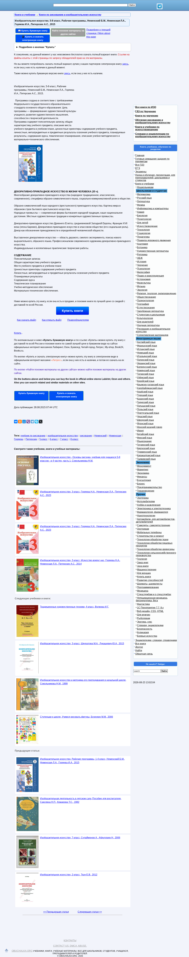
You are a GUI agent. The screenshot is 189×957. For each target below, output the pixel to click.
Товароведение (145, 491)
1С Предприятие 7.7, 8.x (150, 607)
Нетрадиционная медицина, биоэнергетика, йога (152, 599)
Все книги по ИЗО (145, 107)
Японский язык (145, 423)
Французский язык (147, 345)
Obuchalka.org (22, 951)
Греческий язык (145, 402)
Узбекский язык (145, 377)
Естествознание (146, 307)
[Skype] (36, 421)
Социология (143, 233)
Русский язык (144, 198)
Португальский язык (148, 413)
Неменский (100, 435)
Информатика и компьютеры (153, 208)
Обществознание (146, 297)
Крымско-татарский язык (150, 384)
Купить (17, 333)
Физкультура (144, 283)
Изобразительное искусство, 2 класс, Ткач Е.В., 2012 (68, 874)
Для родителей (145, 322)
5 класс (43, 439)
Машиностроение (146, 569)
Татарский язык (145, 374)
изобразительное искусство (63, 435)
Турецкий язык (145, 395)
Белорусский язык (147, 367)
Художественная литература (153, 251)
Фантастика (143, 604)
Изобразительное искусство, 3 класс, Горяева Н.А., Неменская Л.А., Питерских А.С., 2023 (83, 493)
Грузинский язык (146, 445)
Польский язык (145, 409)
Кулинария (143, 632)
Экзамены (140, 171)
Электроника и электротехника (154, 508)
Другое (139, 647)
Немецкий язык (145, 352)
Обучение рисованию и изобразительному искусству (152, 121)
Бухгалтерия (144, 480)
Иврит (140, 430)
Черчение (142, 265)
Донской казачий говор (149, 427)
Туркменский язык (147, 452)
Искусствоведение (147, 226)
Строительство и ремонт (150, 536)
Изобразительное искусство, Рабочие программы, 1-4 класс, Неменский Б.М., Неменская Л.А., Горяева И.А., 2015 (82, 761)
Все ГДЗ (139, 165)
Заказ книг (142, 562)
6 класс (54, 439)
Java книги (143, 566)
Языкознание (144, 441)
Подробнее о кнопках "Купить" (37, 47)
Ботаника (142, 247)
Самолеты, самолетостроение (153, 525)
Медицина (142, 591)
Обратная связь (144, 654)
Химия (140, 212)
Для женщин (144, 573)
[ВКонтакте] (16, 421)
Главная (139, 155)
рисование (86, 435)
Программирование (148, 587)
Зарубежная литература (150, 311)
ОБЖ (140, 258)
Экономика (143, 473)
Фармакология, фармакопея (152, 512)
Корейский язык (145, 381)
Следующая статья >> (90, 912)
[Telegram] (32, 421)
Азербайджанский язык (150, 388)
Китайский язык (145, 434)
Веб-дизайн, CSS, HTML (150, 611)
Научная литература (148, 325)
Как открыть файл (51, 320)
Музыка (141, 286)
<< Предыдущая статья (56, 912)
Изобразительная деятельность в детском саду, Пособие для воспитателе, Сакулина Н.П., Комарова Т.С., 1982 (80, 800)
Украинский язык (146, 363)
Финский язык (144, 437)
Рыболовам (143, 618)
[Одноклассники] (20, 421)
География (143, 304)
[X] (40, 421)
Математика (143, 194)
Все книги (140, 643)
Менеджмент (144, 466)
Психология (143, 268)
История (141, 261)
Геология (142, 559)
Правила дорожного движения (154, 240)
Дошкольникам (145, 187)
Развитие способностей (150, 580)
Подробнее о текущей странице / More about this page (98, 33)
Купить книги (72, 311)
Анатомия (142, 244)
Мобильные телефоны (149, 532)
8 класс (74, 439)
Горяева (18, 439)
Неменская (115, 435)
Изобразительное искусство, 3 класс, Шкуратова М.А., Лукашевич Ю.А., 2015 (82, 643)
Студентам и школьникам (151, 314)
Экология (142, 290)
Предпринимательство (149, 487)
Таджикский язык (146, 459)
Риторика (142, 254)
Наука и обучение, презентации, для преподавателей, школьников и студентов (155, 178)
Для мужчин (143, 614)
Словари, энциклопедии (150, 625)
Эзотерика (143, 498)
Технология (143, 229)
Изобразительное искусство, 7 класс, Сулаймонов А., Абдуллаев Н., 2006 (80, 837)
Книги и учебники (144, 183)
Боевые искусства (147, 636)
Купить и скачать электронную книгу (66, 395)
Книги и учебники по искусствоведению (147, 128)
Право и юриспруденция (150, 276)
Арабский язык (145, 391)
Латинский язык (145, 360)
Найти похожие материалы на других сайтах (68, 32)
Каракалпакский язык (148, 455)
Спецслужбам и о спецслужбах (154, 594)
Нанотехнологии (146, 515)
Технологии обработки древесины (156, 549)
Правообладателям (78, 320)
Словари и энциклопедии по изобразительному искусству (152, 135)
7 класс (64, 439)
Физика (141, 205)
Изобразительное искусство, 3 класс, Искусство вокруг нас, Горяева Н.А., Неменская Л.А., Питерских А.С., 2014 (80, 562)
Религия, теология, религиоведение (156, 293)
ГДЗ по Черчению (145, 111)
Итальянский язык (147, 356)
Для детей (142, 222)
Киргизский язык (146, 448)
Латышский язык (146, 406)
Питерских (31, 439)
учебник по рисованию (33, 435)
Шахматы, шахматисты (149, 583)
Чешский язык (145, 416)
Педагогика (143, 237)
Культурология (145, 318)
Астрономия (143, 279)
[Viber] (28, 421)
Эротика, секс (144, 622)
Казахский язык (145, 399)
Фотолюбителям (146, 501)
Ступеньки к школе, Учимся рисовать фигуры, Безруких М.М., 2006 (76, 717)
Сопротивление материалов (152, 335)
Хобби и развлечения (149, 505)
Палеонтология (145, 300)
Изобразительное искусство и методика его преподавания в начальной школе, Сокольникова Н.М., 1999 (83, 682)
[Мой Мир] (24, 421)
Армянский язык (146, 370)
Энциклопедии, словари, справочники (156, 640)
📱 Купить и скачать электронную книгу (33, 38)
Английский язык (146, 342)
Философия (143, 272)
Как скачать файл (26, 320)
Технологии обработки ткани (152, 539)
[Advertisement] (102, 102)
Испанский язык (146, 349)
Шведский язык (145, 420)
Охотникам (143, 529)
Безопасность (144, 629)
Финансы (142, 476)
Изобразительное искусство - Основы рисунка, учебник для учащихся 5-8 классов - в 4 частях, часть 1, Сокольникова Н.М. (80, 459)
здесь (125, 64)
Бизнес (141, 483)
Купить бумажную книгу (31, 393)
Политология (144, 219)
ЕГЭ (137, 168)
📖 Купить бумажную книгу (32, 30)
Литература (143, 201)
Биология (142, 215)
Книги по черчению (146, 115)
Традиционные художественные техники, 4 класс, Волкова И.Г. (74, 607)
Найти (138, 650)
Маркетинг (142, 469)
